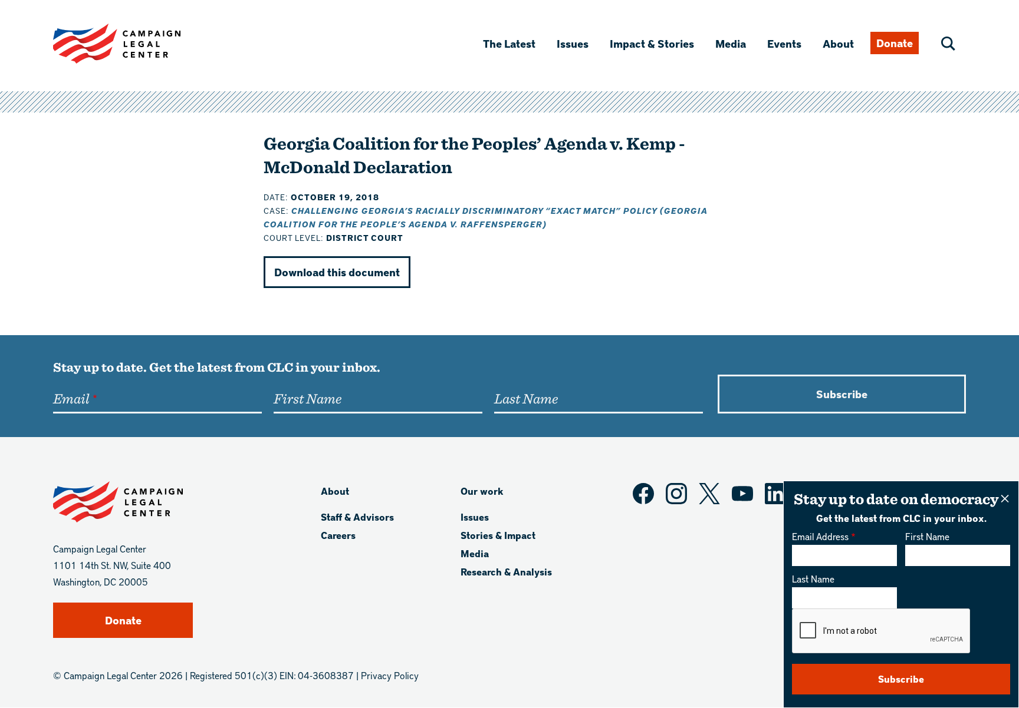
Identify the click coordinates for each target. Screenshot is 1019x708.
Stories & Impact (498, 535)
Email (71, 398)
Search (948, 43)
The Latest (509, 43)
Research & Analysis (506, 571)
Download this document (337, 271)
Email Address (820, 536)
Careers (338, 535)
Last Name (813, 579)
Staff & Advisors (357, 517)
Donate (894, 42)
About (838, 43)
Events (784, 43)
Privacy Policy (390, 675)
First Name (927, 536)
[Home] (135, 43)
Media (730, 43)
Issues (573, 43)
